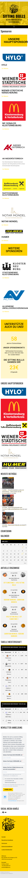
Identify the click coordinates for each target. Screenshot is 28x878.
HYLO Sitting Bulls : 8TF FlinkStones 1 (14, 617)
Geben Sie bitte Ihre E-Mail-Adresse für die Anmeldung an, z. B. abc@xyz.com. (12, 775)
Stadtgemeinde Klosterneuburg (10, 273)
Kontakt (4, 836)
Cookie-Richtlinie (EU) (7, 849)
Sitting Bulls (14, 16)
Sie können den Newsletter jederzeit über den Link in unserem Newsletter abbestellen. (13, 785)
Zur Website (5, 68)
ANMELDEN (8, 789)
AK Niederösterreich (12, 158)
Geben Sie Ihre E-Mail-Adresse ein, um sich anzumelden (13, 768)
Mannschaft (8, 652)
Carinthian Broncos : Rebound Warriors (14, 635)
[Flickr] (5, 812)
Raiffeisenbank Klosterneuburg (10, 194)
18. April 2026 (14, 607)
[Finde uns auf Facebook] (3, 812)
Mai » (25, 563)
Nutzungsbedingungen (12, 800)
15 (22, 554)
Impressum (4, 843)
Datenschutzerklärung (7, 846)
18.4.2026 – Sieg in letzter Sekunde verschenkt (13, 525)
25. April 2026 (14, 573)
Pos (3, 652)
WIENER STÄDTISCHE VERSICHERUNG (12, 91)
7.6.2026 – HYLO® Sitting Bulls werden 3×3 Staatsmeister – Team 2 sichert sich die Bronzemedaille (13, 491)
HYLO (4, 65)
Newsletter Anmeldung (7, 840)
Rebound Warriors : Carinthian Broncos (14, 601)
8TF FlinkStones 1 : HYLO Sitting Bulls (14, 583)
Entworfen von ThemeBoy (7, 873)
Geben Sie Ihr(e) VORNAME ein (12, 761)
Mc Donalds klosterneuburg (11, 124)
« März (9, 563)
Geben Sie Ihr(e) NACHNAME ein (13, 755)
